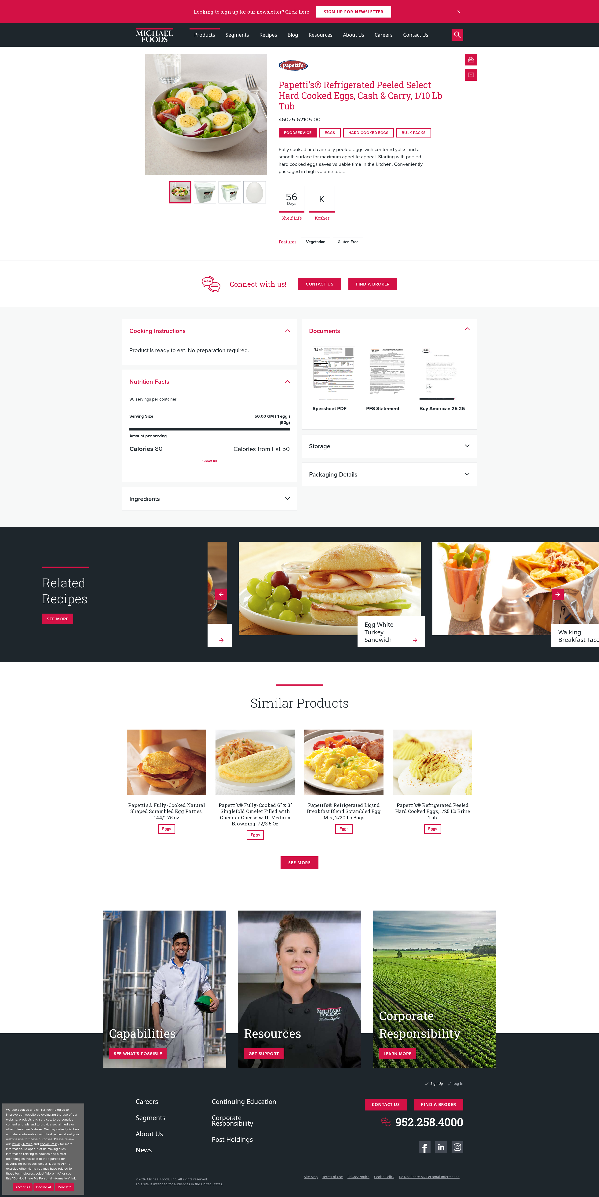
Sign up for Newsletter (354, 11)
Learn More (398, 1053)
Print (471, 59)
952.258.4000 (429, 1121)
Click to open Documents (467, 328)
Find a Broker (373, 284)
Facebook (425, 1147)
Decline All (43, 1187)
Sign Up (437, 1083)
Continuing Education (244, 1101)
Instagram (457, 1147)
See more (58, 619)
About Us (353, 35)
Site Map (311, 1177)
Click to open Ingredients (287, 498)
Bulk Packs (414, 132)
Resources (320, 35)
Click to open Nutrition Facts (287, 381)
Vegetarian (315, 242)
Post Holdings (232, 1139)
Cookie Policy (384, 1177)
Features (287, 242)
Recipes (268, 35)
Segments (237, 35)
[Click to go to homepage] (154, 35)
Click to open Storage (467, 446)
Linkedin (441, 1147)
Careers (384, 35)
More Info (64, 1187)
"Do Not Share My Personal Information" (41, 1178)
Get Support (264, 1053)
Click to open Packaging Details (467, 474)
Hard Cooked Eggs (368, 132)
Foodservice (298, 132)
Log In (458, 1083)
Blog (293, 35)
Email (471, 75)
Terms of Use (332, 1177)
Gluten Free (348, 242)
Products (204, 35)
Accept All (22, 1187)
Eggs (330, 132)
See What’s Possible (138, 1053)
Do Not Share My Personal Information (429, 1177)
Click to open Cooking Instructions (287, 331)
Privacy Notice (358, 1177)
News (144, 1150)
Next (221, 594)
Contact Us (415, 35)
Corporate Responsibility (232, 1120)
